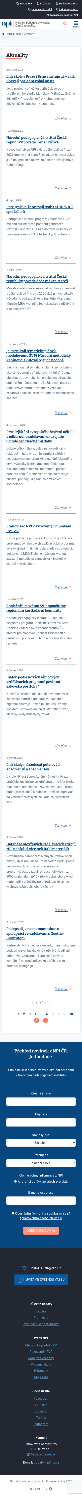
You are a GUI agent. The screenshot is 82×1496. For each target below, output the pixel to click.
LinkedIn (41, 1411)
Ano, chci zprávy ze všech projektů (42, 1181)
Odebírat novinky (41, 1230)
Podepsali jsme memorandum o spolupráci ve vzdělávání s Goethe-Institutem (35, 933)
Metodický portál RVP (41, 1345)
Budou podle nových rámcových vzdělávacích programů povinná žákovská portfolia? (33, 682)
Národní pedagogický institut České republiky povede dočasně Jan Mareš (37, 278)
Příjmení (41, 1114)
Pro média (41, 1318)
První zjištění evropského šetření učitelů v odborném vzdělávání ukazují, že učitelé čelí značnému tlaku (40, 436)
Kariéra (41, 1311)
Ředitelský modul (68, 3)
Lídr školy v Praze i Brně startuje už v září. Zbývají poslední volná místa (40, 78)
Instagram (41, 1424)
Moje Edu (41, 1377)
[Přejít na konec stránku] (45, 1020)
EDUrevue (41, 1371)
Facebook (41, 1398)
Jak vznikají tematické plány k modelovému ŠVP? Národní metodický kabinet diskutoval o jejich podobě (38, 355)
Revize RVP (26, 3)
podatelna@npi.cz (46, 1462)
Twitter (41, 1418)
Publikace (45, 3)
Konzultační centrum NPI (64, 15)
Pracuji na (41, 1155)
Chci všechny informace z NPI (41, 1175)
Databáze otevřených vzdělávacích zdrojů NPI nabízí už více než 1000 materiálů (41, 846)
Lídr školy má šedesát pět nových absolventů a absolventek (34, 766)
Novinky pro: (41, 1135)
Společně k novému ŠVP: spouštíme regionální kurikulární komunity (36, 608)
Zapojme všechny (41, 1358)
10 (71, 1014)
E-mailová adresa (41, 1192)
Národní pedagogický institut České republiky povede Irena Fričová (36, 139)
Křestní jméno (41, 1093)
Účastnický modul (42, 9)
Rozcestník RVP (40, 1352)
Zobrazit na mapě (42, 1454)
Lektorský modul (68, 9)
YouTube (41, 1405)
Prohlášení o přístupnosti (41, 1324)
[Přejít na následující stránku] (36, 1020)
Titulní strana (13, 33)
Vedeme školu (41, 1364)
